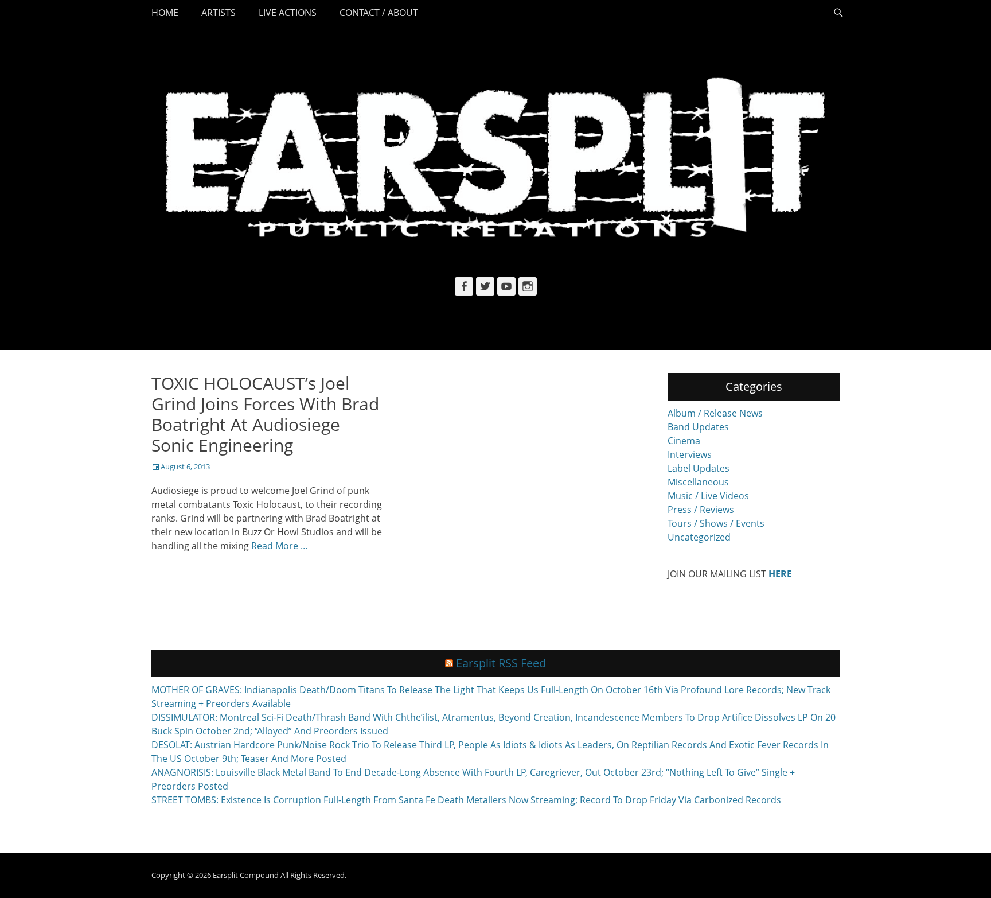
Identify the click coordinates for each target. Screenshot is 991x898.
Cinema (684, 440)
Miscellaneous (698, 482)
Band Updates (698, 427)
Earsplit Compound (246, 875)
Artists (218, 12)
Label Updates (698, 468)
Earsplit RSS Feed (501, 663)
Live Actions (288, 12)
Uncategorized (699, 537)
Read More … (279, 545)
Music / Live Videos (708, 495)
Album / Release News (715, 413)
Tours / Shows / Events (716, 523)
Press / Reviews (701, 509)
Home (164, 12)
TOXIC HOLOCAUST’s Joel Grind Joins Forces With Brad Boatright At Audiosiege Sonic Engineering (265, 414)
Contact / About (379, 12)
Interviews (690, 454)
